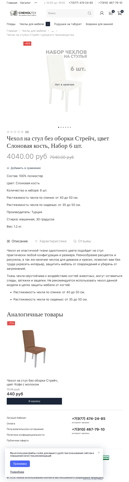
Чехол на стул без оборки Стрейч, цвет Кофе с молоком (32, 382)
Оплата (11, 423)
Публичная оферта (18, 440)
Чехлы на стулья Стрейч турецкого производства (40, 34)
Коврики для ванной (99, 24)
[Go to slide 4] (65, 127)
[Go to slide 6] (70, 127)
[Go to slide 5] (68, 127)
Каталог (25, 2)
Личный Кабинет (16, 417)
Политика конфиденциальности (26, 434)
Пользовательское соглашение (25, 429)
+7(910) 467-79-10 (110, 2)
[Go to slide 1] (58, 127)
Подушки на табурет (68, 24)
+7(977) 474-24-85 (81, 2)
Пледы (11, 24)
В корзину (34, 401)
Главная (12, 2)
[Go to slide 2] (60, 127)
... (53, 30)
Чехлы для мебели (31, 24)
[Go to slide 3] (63, 127)
